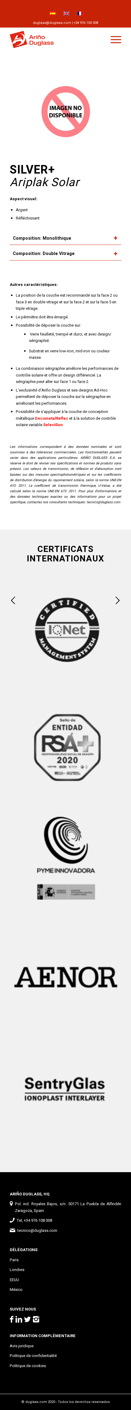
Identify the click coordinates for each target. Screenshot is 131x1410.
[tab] (65, 238)
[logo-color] (54, 39)
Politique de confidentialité (33, 1356)
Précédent (13, 600)
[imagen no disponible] (65, 112)
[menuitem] (52, 4)
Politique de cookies (28, 1366)
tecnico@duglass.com (103, 502)
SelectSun (53, 425)
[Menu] (112, 39)
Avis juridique (22, 1346)
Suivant (117, 600)
